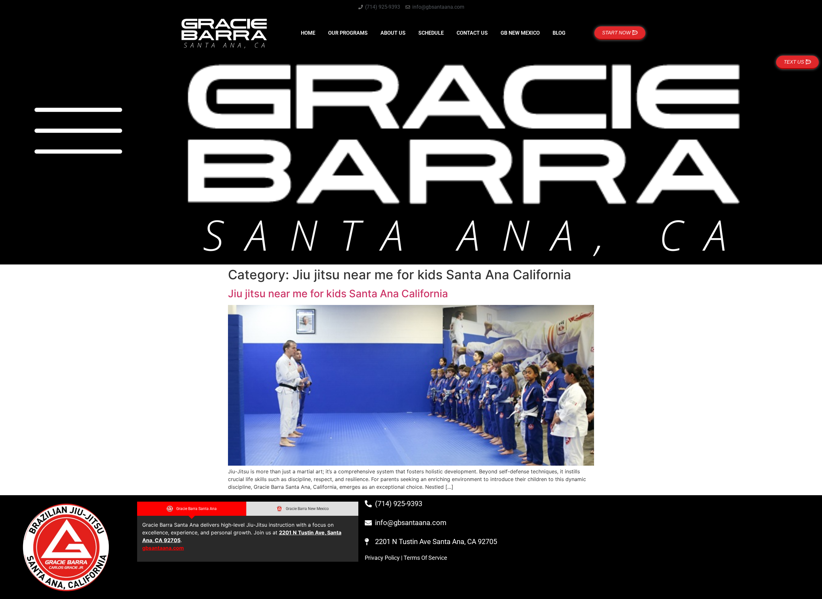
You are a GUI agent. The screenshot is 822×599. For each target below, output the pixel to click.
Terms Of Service (425, 557)
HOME (308, 33)
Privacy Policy (382, 557)
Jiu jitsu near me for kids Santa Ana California (338, 293)
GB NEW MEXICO (520, 33)
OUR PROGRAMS (348, 33)
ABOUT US (393, 33)
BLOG (559, 33)
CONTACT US (472, 33)
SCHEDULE (431, 33)
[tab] (192, 509)
